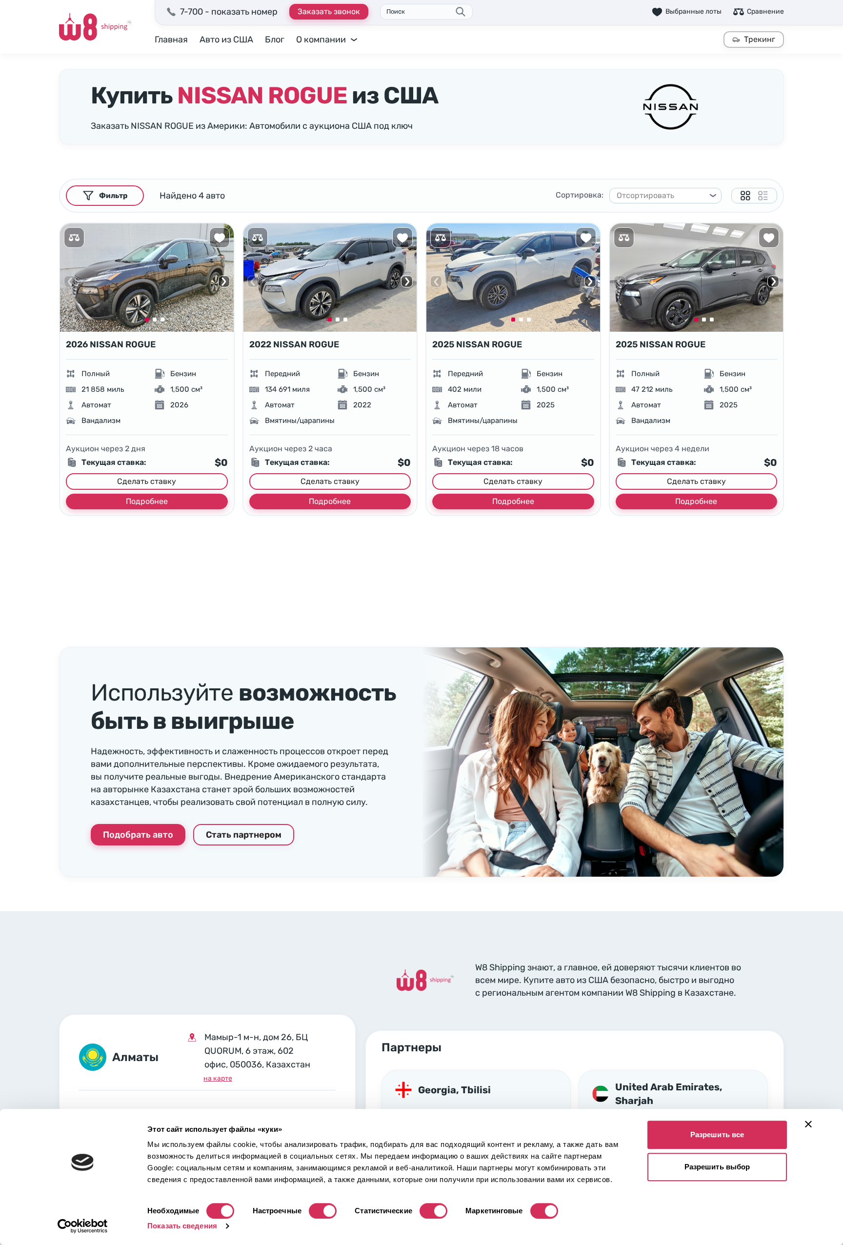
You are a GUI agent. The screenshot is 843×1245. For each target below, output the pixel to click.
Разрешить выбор (717, 1167)
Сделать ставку (146, 481)
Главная (171, 39)
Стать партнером (243, 834)
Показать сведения (182, 1226)
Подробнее (147, 501)
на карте (217, 1078)
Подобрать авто (138, 834)
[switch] (323, 1211)
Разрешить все (717, 1134)
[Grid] (745, 195)
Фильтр (113, 195)
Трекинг (759, 39)
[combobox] (661, 196)
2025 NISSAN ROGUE (477, 344)
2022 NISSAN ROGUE (294, 344)
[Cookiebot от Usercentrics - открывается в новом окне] (82, 1226)
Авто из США (226, 39)
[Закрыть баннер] (808, 1124)
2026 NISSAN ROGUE (111, 344)
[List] (763, 195)
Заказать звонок (329, 11)
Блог (274, 39)
